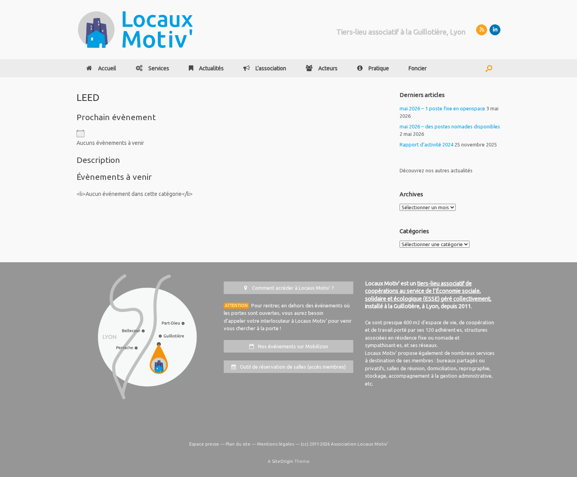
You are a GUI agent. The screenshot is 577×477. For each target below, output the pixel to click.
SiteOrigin (282, 461)
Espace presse (204, 443)
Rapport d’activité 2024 (426, 144)
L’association (271, 68)
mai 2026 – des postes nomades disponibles (450, 126)
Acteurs (328, 68)
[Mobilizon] (481, 29)
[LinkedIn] (494, 29)
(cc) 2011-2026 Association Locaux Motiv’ (344, 443)
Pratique (379, 68)
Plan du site (238, 443)
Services (158, 68)
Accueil (107, 68)
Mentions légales (275, 443)
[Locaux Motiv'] (135, 29)
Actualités (211, 68)
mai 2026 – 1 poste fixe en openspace (442, 108)
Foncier (418, 68)
